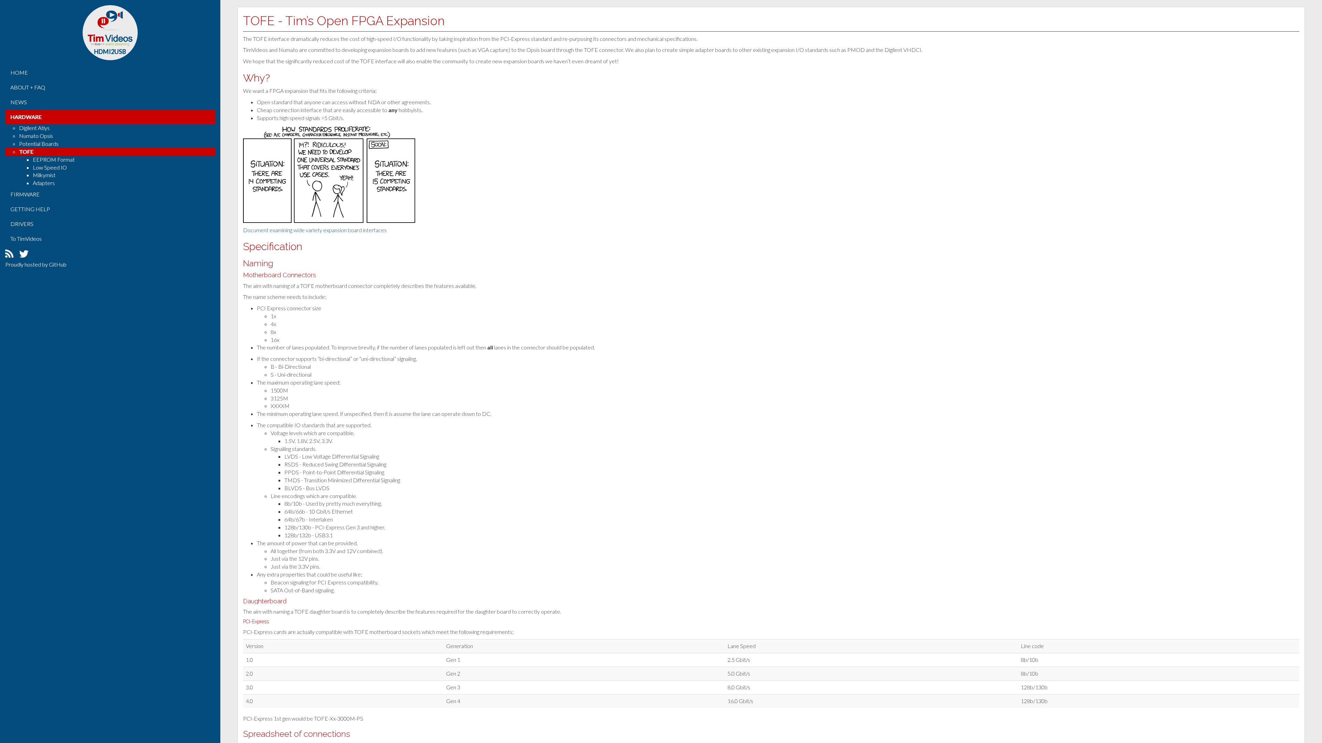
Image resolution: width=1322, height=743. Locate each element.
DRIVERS (21, 223)
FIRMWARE (25, 194)
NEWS (18, 102)
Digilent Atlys (34, 128)
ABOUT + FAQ (27, 87)
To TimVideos (26, 238)
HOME (19, 72)
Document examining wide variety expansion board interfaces (315, 230)
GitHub (57, 264)
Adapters (44, 183)
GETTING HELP (30, 209)
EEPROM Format (54, 159)
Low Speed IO (50, 167)
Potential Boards (39, 143)
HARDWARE (26, 117)
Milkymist (44, 175)
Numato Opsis (36, 135)
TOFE (26, 151)
